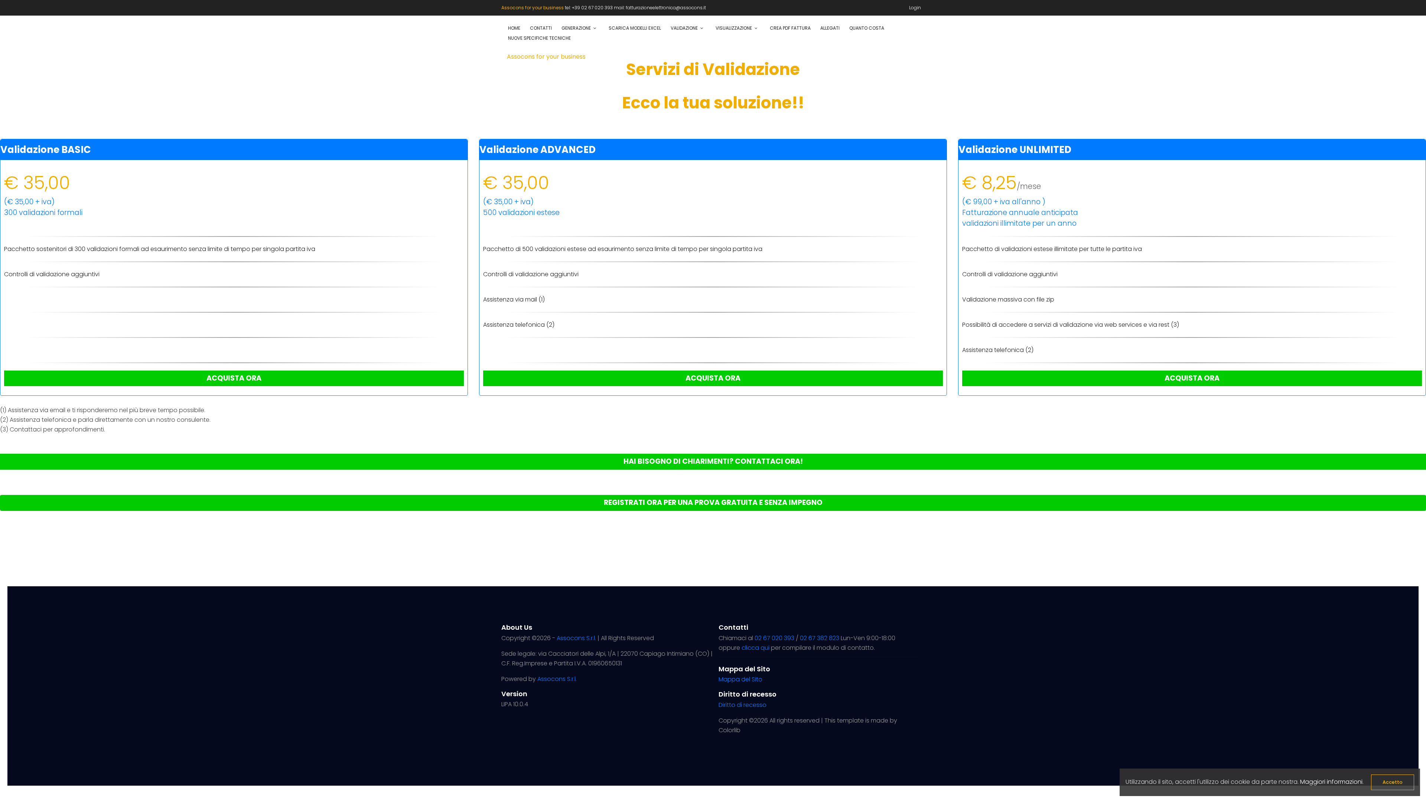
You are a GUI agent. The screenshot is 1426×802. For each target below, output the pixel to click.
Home (514, 28)
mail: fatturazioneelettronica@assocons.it (660, 7)
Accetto (1393, 782)
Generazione (576, 28)
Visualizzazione (734, 28)
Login (915, 7)
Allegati (830, 28)
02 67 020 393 (774, 638)
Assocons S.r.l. (576, 638)
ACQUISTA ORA (233, 378)
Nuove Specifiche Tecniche (539, 38)
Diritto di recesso (742, 705)
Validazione (684, 28)
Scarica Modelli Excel (635, 28)
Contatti (541, 28)
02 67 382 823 (819, 638)
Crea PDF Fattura (790, 28)
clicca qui (755, 647)
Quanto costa (866, 28)
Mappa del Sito (740, 679)
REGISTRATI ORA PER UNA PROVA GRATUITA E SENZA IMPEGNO (713, 503)
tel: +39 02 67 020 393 (589, 7)
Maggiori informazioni (1331, 781)
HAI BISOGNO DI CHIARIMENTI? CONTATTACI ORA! (713, 461)
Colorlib (729, 730)
